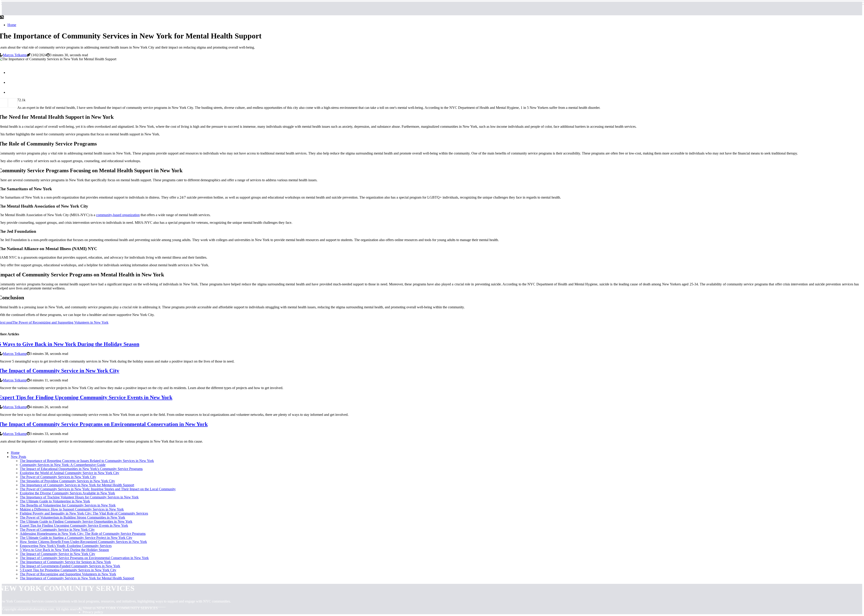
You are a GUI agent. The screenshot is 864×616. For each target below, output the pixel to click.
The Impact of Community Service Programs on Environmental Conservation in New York (84, 558)
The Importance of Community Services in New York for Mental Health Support (77, 485)
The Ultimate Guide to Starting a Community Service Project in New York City (76, 538)
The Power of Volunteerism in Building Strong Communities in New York (72, 517)
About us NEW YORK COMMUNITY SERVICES (120, 608)
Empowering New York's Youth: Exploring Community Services (66, 546)
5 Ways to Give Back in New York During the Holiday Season (64, 550)
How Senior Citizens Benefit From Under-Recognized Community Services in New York (83, 542)
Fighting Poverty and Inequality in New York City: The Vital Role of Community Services (84, 513)
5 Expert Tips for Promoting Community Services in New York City (68, 570)
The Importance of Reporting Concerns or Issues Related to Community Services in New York (87, 461)
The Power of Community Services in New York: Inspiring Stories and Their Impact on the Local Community (98, 489)
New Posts (18, 457)
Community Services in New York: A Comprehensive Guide (63, 465)
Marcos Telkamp (15, 55)
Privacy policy (93, 612)
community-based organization (118, 215)
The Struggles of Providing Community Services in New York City (67, 481)
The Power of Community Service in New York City (57, 529)
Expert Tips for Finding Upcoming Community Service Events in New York (74, 525)
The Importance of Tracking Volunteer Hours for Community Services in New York (79, 497)
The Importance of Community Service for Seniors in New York (65, 562)
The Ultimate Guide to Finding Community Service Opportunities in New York (76, 521)
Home (11, 25)
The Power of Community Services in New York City (58, 477)
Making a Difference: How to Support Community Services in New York (72, 509)
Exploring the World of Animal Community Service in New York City (69, 473)
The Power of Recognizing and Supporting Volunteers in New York (68, 574)
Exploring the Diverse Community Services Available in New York (67, 493)
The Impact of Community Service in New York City (57, 554)
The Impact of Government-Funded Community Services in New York (70, 566)
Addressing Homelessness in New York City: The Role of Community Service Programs (83, 533)
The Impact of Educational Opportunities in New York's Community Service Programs (81, 469)
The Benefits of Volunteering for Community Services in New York (68, 505)
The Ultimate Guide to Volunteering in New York (55, 501)
